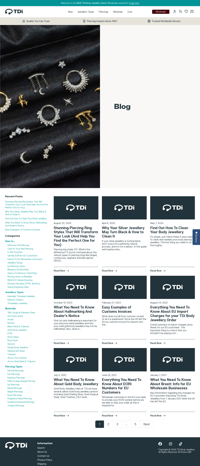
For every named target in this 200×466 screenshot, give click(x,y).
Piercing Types (13, 366)
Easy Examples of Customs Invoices (22, 230)
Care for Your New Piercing (20, 249)
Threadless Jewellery (17, 303)
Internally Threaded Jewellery (21, 296)
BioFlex (10, 323)
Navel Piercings (14, 388)
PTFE (9, 333)
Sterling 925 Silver (16, 351)
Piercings (103, 11)
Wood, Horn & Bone (17, 358)
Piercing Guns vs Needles (19, 276)
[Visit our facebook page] (160, 444)
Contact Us (43, 456)
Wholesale (161, 12)
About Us (42, 451)
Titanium (11, 354)
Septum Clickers (15, 300)
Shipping (41, 463)
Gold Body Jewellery (17, 330)
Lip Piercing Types (16, 266)
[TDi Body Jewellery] (16, 445)
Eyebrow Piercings (16, 378)
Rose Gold (12, 340)
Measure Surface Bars (18, 269)
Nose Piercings (14, 395)
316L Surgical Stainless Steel (21, 312)
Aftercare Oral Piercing (18, 245)
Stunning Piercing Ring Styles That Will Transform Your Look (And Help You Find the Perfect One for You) (26, 205)
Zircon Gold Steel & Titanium (21, 361)
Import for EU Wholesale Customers (24, 259)
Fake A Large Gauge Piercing (21, 381)
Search (41, 447)
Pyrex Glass (13, 337)
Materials (118, 11)
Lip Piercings (13, 384)
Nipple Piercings (15, 391)
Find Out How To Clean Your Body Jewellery (26, 218)
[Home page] (14, 12)
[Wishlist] (186, 12)
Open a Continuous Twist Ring (22, 273)
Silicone (11, 344)
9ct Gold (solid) (15, 316)
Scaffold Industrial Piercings (20, 402)
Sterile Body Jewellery (17, 347)
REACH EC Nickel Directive (20, 280)
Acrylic (10, 319)
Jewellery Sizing (14, 263)
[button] (175, 12)
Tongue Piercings (15, 405)
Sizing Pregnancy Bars (18, 287)
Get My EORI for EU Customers (22, 255)
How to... (10, 241)
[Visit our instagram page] (170, 444)
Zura (129, 11)
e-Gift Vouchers (15, 252)
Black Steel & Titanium (18, 326)
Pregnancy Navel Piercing (19, 399)
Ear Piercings (13, 374)
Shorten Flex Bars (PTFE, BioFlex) (23, 284)
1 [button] (99, 424)
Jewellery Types (85, 11)
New (70, 11)
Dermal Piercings (15, 370)
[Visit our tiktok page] (180, 444)
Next (146, 424)
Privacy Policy (44, 460)
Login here (134, 3)
